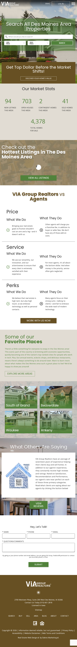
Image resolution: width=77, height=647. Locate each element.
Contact (65, 616)
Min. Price (8, 43)
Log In (61, 4)
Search (62, 43)
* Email (54, 532)
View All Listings (38, 178)
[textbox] (40, 37)
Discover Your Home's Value (39, 78)
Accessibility (17, 633)
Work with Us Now (39, 320)
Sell (28, 616)
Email (47, 4)
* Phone (30, 532)
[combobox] (38, 37)
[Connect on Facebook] (38, 592)
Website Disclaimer (32, 633)
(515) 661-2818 (46, 602)
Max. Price (31, 43)
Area (36, 616)
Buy (20, 616)
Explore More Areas (19, 373)
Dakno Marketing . (50, 637)
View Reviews (38, 505)
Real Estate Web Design (28, 637)
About (54, 616)
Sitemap (38, 610)
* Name (5, 532)
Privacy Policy (67, 630)
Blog (44, 616)
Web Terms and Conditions (53, 633)
